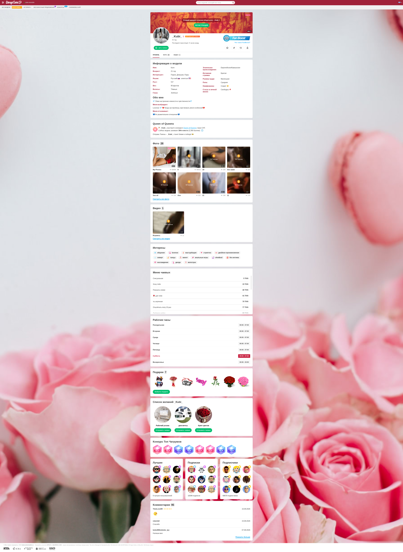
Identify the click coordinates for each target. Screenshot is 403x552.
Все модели (6, 7)
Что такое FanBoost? (242, 42)
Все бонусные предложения (44, 7)
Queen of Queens (189, 128)
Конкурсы (60, 7)
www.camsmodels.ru (28, 545)
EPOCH (49, 545)
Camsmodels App (75, 7)
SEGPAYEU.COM (56, 545)
